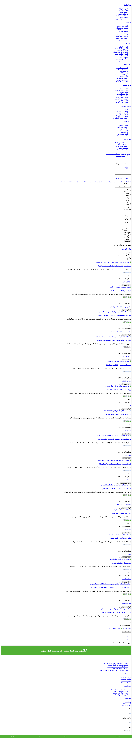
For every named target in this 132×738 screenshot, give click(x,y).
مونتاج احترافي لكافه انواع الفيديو (121, 563)
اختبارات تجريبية (123, 134)
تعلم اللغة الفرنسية (122, 95)
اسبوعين (126, 206)
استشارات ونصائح (126, 106)
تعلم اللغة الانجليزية (122, 97)
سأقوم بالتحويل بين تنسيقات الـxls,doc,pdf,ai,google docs (114, 439)
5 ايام (127, 199)
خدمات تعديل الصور (122, 38)
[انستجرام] (125, 731)
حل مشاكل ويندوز (122, 129)
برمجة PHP (124, 73)
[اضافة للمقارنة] (119, 285)
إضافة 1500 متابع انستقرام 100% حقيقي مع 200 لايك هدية (114, 340)
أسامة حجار (127, 455)
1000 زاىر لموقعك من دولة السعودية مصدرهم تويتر (116, 612)
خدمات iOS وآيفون (122, 127)
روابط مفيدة (128, 673)
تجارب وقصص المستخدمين (119, 694)
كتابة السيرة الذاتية (122, 144)
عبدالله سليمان (126, 529)
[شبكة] (128, 252)
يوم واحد (126, 191)
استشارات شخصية (122, 116)
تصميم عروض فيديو (122, 36)
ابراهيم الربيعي (126, 307)
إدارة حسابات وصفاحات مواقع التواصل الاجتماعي (116, 488)
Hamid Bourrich (126, 356)
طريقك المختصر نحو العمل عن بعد (117, 667)
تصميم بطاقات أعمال (121, 29)
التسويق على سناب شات (120, 52)
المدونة (129, 659)
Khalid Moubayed (126, 381)
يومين (127, 193)
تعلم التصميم (124, 92)
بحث (91, 736)
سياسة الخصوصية (126, 679)
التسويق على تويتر (122, 50)
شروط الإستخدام (126, 681)
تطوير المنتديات (123, 76)
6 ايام (127, 200)
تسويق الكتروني (126, 43)
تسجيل (12, 736)
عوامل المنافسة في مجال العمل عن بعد (116, 663)
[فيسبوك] (130, 731)
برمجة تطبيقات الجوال (121, 74)
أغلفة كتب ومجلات (122, 26)
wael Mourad (127, 430)
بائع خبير (126, 239)
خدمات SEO (124, 57)
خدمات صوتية (124, 17)
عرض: (129, 257)
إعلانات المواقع (123, 47)
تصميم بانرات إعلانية (122, 28)
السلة (65, 736)
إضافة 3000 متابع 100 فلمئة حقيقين (120, 538)
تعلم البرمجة (124, 89)
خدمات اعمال (127, 5)
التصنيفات (118, 736)
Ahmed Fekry (127, 282)
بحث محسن (128, 241)
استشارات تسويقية (122, 111)
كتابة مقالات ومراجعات (121, 143)
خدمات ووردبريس (122, 80)
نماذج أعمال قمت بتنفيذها (120, 693)
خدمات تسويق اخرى (122, 60)
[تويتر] (128, 731)
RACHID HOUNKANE (124, 504)
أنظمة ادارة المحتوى (122, 68)
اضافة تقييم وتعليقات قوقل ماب (121, 513)
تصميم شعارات (123, 33)
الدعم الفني (128, 698)
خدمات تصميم (127, 22)
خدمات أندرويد (123, 125)
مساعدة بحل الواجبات (121, 99)
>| (127, 639)
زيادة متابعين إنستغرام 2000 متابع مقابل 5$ (118, 365)
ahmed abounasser (126, 603)
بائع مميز (126, 237)
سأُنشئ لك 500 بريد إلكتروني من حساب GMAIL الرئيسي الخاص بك (111, 587)
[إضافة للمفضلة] (121, 285)
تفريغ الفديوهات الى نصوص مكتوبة (121, 290)
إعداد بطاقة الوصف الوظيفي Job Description (117, 414)
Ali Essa (129, 405)
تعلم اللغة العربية (123, 100)
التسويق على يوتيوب (122, 55)
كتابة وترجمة (127, 139)
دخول (126, 167)
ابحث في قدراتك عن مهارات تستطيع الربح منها (114, 670)
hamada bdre (127, 480)
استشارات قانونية (122, 109)
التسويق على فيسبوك (121, 54)
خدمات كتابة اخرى (122, 149)
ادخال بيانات (124, 132)
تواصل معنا (128, 702)
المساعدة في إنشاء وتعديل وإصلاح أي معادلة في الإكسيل (114, 266)
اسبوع (127, 204)
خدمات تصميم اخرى (122, 40)
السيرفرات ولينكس (122, 130)
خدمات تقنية (127, 121)
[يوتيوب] (127, 731)
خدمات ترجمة (123, 148)
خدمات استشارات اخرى (120, 118)
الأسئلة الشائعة (126, 703)
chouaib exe (127, 554)
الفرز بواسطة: (127, 254)
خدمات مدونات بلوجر (121, 78)
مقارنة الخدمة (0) (126, 249)
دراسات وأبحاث (123, 14)
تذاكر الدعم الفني (126, 705)
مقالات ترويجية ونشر (121, 59)
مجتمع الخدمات (127, 686)
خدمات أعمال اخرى (122, 19)
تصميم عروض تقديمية (121, 34)
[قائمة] (130, 252)
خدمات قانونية (123, 10)
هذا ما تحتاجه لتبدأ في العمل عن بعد (117, 668)
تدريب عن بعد (127, 85)
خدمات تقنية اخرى (122, 135)
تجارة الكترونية (123, 9)
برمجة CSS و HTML (121, 69)
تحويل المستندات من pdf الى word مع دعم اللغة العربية (114, 315)
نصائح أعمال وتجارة (122, 15)
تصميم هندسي (123, 31)
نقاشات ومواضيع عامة (121, 691)
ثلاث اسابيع (126, 207)
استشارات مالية (123, 113)
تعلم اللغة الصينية (122, 94)
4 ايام (127, 197)
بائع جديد (126, 234)
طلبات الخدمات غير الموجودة (119, 689)
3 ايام (127, 195)
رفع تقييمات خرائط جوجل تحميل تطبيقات (119, 389)
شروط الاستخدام (126, 677)
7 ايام (127, 202)
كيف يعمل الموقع (126, 682)
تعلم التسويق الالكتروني (121, 90)
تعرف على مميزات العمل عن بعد (118, 665)
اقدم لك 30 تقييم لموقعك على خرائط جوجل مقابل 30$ (115, 464)
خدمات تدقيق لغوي (122, 146)
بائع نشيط (126, 236)
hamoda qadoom (126, 579)
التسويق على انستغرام (121, 49)
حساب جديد (124, 168)
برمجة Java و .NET (122, 71)
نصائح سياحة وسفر (122, 114)
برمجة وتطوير (127, 64)
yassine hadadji (126, 628)
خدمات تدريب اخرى (122, 102)
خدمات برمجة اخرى (122, 81)
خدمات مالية (124, 12)
